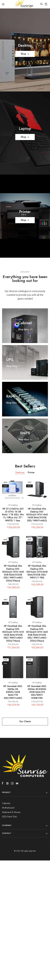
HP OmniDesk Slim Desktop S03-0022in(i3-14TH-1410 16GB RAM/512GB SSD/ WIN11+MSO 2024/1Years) (13, 633)
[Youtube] (16, 784)
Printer (31, 472)
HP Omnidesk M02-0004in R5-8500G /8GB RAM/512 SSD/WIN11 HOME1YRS (37, 692)
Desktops (19, 472)
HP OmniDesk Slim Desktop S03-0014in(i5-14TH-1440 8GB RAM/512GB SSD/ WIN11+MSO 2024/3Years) (37, 633)
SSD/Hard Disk (9, 816)
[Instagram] (12, 784)
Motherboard (8, 807)
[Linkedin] (7, 784)
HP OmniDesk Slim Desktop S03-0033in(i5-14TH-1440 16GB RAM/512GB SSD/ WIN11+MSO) (37, 514)
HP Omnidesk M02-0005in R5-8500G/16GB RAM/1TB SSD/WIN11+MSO (13, 692)
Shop (23, 53)
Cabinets (6, 803)
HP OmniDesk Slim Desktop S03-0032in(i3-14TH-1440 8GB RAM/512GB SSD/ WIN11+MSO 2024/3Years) (13, 573)
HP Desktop (13, 505)
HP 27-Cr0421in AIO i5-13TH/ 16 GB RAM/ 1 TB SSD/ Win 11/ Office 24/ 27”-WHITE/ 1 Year (13, 514)
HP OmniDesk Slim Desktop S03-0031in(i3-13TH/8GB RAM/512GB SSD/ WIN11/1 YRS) (37, 571)
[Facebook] (3, 784)
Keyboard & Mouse (11, 812)
